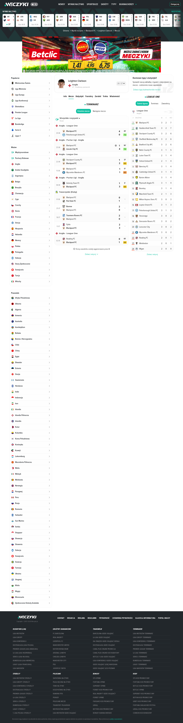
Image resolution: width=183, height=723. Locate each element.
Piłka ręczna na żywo (61, 682)
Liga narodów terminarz (143, 668)
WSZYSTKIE (176, 11)
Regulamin (92, 618)
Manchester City (59, 660)
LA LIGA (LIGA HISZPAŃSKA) (22, 653)
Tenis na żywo (58, 686)
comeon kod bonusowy (142, 713)
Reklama (81, 618)
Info (65, 96)
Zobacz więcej (152, 254)
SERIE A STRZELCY (19, 701)
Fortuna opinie (99, 682)
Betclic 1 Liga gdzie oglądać (104, 657)
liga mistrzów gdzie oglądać (64, 713)
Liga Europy (17, 637)
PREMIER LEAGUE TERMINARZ (143, 649)
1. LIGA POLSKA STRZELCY (22, 713)
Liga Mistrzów (18, 633)
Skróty (105, 4)
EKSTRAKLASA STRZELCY (22, 690)
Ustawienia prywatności (122, 618)
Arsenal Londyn (59, 653)
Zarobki (98, 96)
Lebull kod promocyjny (142, 709)
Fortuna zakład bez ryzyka (144, 705)
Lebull (95, 705)
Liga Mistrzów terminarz (143, 633)
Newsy (61, 4)
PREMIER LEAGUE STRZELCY (23, 694)
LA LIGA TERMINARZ (140, 653)
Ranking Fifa (58, 694)
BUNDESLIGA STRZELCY (21, 705)
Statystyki (79, 96)
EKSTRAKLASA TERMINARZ (142, 645)
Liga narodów (18, 668)
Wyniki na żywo (76, 4)
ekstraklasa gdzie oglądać (104, 645)
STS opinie (97, 678)
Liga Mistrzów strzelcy (22, 678)
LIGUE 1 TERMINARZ (140, 664)
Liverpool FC (58, 641)
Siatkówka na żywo (60, 678)
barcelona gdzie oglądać (103, 633)
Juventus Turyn (59, 668)
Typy (113, 4)
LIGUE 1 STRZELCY (19, 709)
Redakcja (71, 618)
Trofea (105, 96)
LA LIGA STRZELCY (19, 697)
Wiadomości (115, 96)
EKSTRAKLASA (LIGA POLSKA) (23, 645)
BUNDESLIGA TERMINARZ (142, 660)
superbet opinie (99, 686)
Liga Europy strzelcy (21, 682)
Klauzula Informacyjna (145, 618)
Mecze (71, 96)
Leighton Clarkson (105, 30)
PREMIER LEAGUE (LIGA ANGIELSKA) (25, 649)
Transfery (89, 96)
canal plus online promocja (104, 649)
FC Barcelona (58, 633)
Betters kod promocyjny (103, 709)
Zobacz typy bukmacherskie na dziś (147, 89)
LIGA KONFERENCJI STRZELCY (23, 686)
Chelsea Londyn (59, 657)
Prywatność (104, 618)
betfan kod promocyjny (143, 697)
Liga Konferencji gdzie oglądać (105, 660)
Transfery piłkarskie (61, 705)
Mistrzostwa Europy (61, 709)
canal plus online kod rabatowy (106, 653)
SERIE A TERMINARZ (140, 657)
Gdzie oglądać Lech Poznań (104, 668)
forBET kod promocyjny (103, 690)
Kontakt (60, 618)
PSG (54, 664)
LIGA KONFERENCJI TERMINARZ (144, 641)
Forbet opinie (98, 697)
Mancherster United (61, 645)
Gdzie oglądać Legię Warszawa (105, 664)
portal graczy (164, 618)
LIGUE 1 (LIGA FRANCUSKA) (22, 664)
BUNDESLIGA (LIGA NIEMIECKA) (23, 660)
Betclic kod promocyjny (143, 686)
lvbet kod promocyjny (142, 701)
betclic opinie (138, 690)
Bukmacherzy (126, 4)
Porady (56, 697)
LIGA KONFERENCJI (19, 641)
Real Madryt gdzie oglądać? (104, 694)
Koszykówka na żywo (61, 690)
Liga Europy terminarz (142, 637)
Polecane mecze (59, 701)
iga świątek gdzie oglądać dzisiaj (106, 641)
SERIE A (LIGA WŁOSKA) (21, 657)
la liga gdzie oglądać (101, 637)
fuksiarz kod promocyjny (103, 701)
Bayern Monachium (60, 649)
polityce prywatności (116, 719)
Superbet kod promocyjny (143, 694)
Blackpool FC (91, 30)
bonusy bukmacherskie (102, 713)
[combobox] (121, 83)
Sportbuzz (92, 4)
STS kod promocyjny (141, 678)
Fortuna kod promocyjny (143, 682)
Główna (66, 30)
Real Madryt (58, 637)
